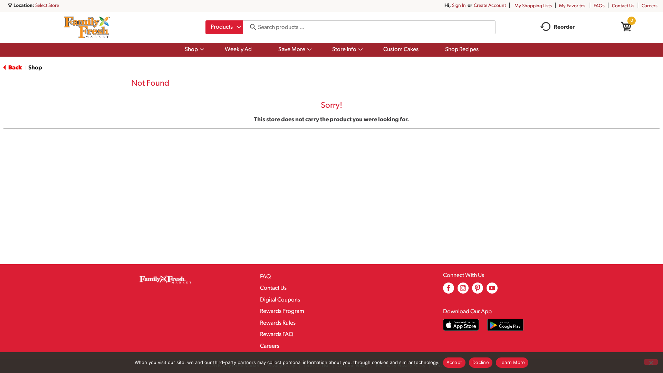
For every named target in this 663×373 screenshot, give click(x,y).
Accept (454, 362)
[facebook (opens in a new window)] (448, 291)
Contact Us (623, 6)
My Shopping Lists (533, 6)
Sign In (459, 5)
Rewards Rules (278, 323)
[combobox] (224, 27)
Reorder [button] (564, 27)
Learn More (512, 362)
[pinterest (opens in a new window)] (477, 291)
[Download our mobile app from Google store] (505, 325)
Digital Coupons (280, 300)
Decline (480, 362)
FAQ (265, 277)
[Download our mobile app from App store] (461, 325)
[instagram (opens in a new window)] (463, 291)
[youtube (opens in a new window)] (492, 291)
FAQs (599, 6)
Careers (649, 6)
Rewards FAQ (276, 334)
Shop (35, 68)
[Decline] (651, 362)
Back (14, 68)
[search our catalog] (250, 27)
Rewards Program (282, 311)
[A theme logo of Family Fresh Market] (87, 27)
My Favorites (572, 6)
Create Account (490, 5)
